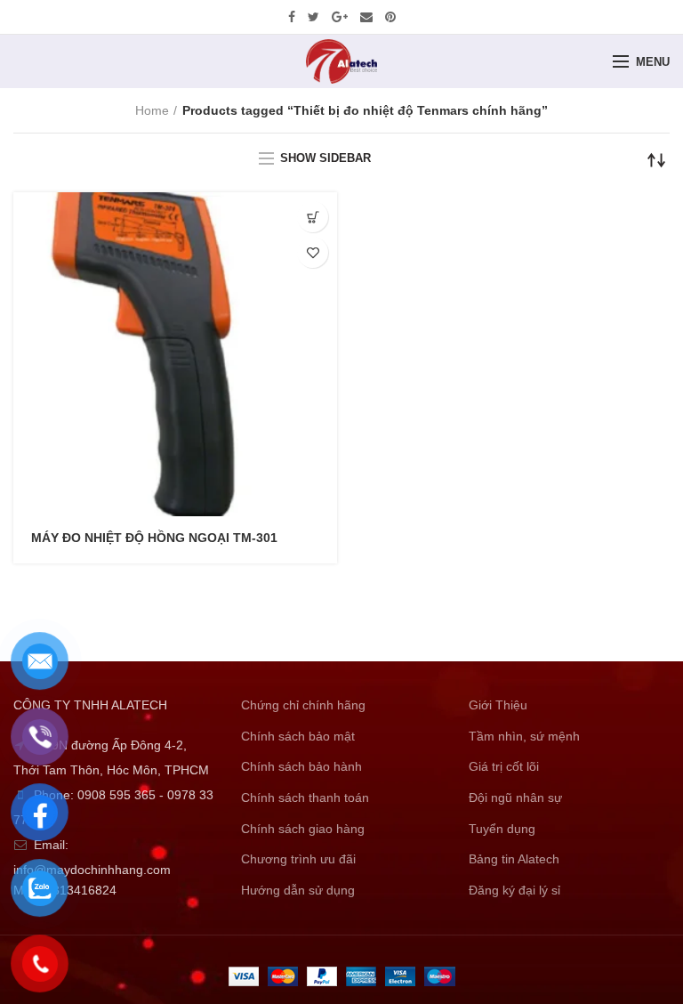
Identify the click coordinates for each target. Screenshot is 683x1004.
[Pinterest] (390, 16)
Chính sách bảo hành (301, 766)
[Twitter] (313, 16)
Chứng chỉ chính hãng (303, 705)
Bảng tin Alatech (514, 859)
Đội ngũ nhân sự (515, 797)
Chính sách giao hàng (303, 829)
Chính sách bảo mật (298, 736)
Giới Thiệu (498, 705)
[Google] (339, 16)
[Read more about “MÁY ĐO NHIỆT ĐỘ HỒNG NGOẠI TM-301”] (312, 216)
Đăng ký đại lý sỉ (514, 890)
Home (152, 110)
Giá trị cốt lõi (504, 766)
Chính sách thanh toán (305, 797)
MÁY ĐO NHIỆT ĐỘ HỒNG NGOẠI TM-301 (154, 537)
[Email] (366, 16)
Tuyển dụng (502, 829)
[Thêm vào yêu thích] (312, 252)
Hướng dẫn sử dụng (298, 890)
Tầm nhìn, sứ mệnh (524, 736)
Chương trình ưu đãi (298, 859)
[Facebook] (291, 16)
